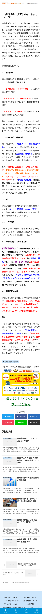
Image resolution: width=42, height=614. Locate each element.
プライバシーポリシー (11, 604)
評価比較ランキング (31, 601)
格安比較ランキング (31, 597)
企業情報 (30, 604)
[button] (38, 417)
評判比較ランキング (11, 597)
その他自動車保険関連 (11, 362)
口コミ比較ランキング (11, 601)
